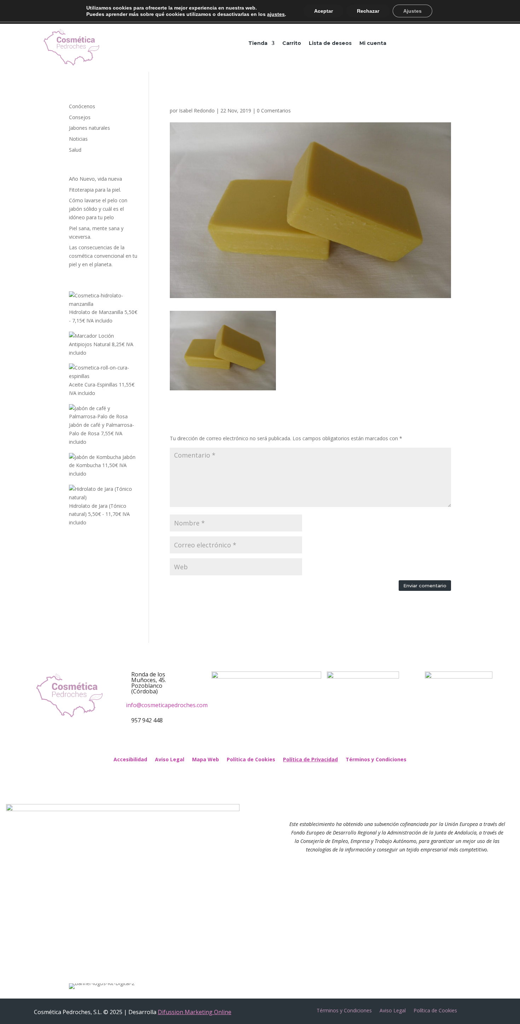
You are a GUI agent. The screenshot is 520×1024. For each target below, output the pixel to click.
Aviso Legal (169, 760)
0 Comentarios (274, 110)
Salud (75, 149)
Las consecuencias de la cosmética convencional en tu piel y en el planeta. (103, 256)
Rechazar (368, 11)
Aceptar (323, 11)
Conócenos (82, 106)
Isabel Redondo (197, 110)
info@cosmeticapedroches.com (167, 705)
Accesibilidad (130, 760)
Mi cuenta (372, 43)
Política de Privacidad (310, 760)
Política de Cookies (251, 760)
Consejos (80, 117)
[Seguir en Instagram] (270, 742)
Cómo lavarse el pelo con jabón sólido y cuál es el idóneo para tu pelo (98, 209)
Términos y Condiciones (376, 760)
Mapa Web (205, 760)
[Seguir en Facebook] (249, 742)
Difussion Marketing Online (194, 1012)
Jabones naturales (89, 127)
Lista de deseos (330, 43)
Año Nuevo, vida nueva (95, 178)
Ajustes (412, 11)
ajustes (276, 14)
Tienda (257, 43)
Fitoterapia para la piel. (95, 189)
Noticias (78, 138)
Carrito (291, 43)
